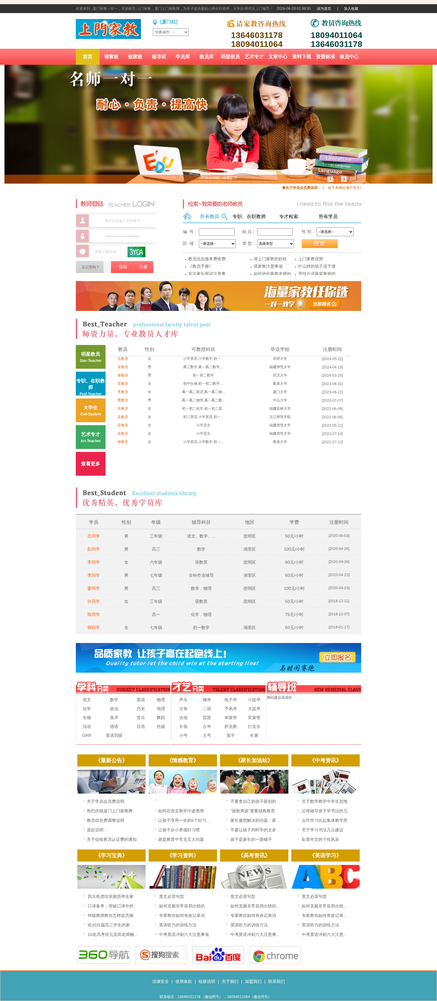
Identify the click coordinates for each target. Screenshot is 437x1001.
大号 (207, 735)
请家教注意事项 (268, 266)
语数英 (201, 562)
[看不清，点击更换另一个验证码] (136, 252)
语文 (87, 699)
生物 (87, 717)
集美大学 (280, 384)
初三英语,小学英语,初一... (203, 417)
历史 (141, 708)
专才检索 (288, 216)
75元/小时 (294, 614)
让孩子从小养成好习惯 (179, 829)
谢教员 (122, 375)
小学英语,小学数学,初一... (203, 359)
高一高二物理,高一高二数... (203, 400)
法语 (87, 726)
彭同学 (93, 549)
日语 (141, 726)
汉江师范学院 (280, 417)
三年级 (156, 536)
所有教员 (209, 216)
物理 (161, 699)
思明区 (249, 536)
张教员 (122, 433)
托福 (161, 726)
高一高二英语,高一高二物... (203, 392)
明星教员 (91, 357)
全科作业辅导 (201, 575)
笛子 (231, 735)
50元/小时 (294, 536)
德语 (114, 726)
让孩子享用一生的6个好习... (184, 820)
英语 (141, 699)
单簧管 (230, 717)
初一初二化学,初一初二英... (203, 408)
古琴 (207, 726)
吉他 (183, 717)
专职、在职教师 (249, 216)
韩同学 (93, 627)
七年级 (156, 575)
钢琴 (207, 699)
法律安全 (160, 981)
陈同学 (93, 614)
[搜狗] (161, 963)
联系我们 (276, 981)
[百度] (218, 963)
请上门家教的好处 (270, 258)
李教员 (122, 392)
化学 (87, 708)
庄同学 (93, 536)
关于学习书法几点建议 (322, 829)
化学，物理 (201, 614)
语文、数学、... (201, 536)
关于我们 (230, 981)
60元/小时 (294, 562)
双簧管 (254, 717)
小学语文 (203, 425)
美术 (114, 717)
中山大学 (280, 400)
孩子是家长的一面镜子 (251, 839)
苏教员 (122, 425)
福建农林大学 (280, 408)
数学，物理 (201, 588)
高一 (156, 614)
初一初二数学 (203, 375)
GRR (86, 735)
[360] (104, 963)
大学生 (90, 410)
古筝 (183, 708)
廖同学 (93, 588)
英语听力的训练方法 (178, 925)
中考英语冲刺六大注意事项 (184, 934)
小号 (183, 735)
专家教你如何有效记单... (324, 915)
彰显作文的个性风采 (320, 839)
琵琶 (207, 717)
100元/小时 (294, 549)
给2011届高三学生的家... (110, 925)
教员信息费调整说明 (105, 820)
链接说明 (207, 981)
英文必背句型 (171, 896)
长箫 (254, 735)
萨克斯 (230, 726)
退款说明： (97, 829)
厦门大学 (280, 392)
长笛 (183, 726)
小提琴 (254, 699)
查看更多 (90, 463)
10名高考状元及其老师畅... (113, 934)
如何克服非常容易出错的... (255, 906)
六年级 (156, 562)
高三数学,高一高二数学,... (203, 367)
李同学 (93, 562)
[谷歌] (275, 963)
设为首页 (324, 9)
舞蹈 (161, 717)
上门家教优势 (310, 258)
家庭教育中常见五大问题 (181, 839)
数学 (201, 549)
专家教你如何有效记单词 (182, 915)
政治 (114, 708)
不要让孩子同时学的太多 (253, 829)
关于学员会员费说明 (105, 801)
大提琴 (254, 708)
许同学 (93, 601)
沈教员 (122, 359)
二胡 (207, 708)
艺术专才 (91, 437)
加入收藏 (351, 9)
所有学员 (328, 216)
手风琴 (230, 708)
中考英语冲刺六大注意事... (255, 934)
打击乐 (254, 726)
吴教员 (122, 367)
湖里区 (249, 549)
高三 (156, 549)
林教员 (122, 442)
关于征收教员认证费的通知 (112, 839)
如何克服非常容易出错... (324, 906)
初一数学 (201, 627)
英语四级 (114, 735)
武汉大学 (280, 375)
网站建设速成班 (279, 698)
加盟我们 (253, 981)
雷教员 (122, 384)
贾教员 (122, 400)
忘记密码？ (91, 267)
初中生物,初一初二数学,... (203, 384)
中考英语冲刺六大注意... (324, 934)
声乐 (183, 699)
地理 (161, 708)
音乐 (141, 717)
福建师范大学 (280, 367)
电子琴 (230, 699)
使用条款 (183, 981)
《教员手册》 (200, 266)
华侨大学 (280, 359)
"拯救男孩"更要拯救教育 (252, 810)
